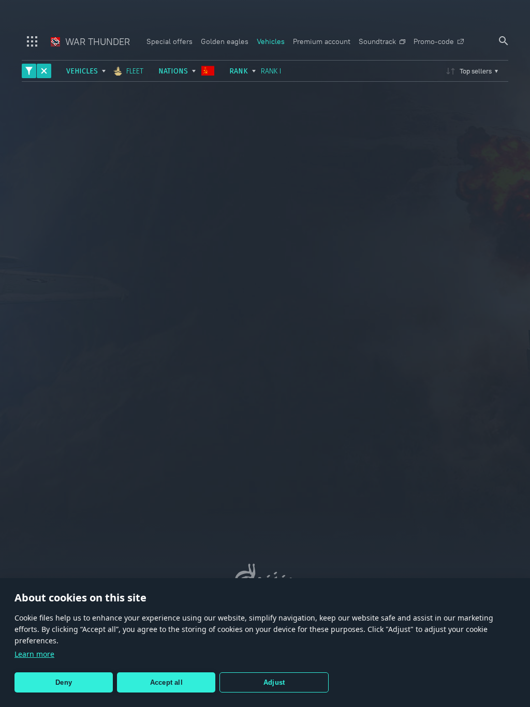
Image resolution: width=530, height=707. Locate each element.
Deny (63, 682)
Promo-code (434, 41)
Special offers (169, 41)
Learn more (34, 654)
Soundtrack (377, 41)
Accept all (166, 682)
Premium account (321, 41)
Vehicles (271, 41)
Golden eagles (224, 41)
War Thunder (96, 42)
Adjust (274, 682)
